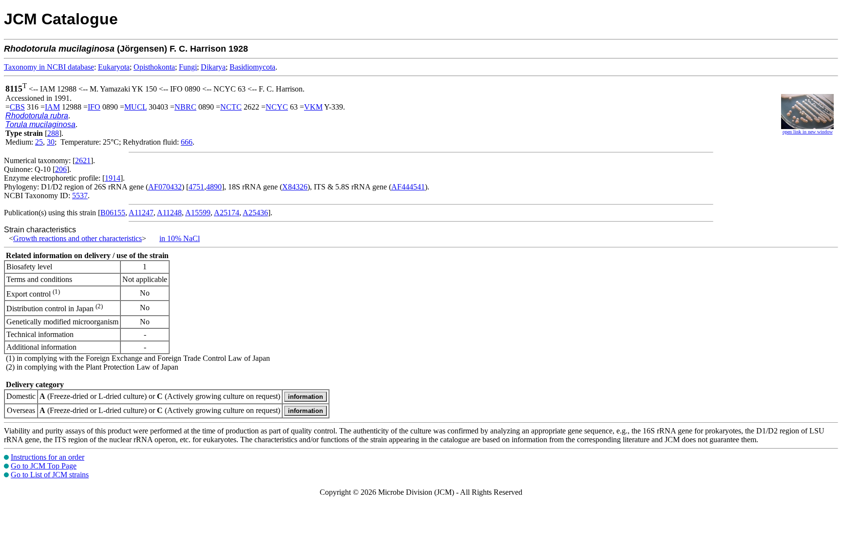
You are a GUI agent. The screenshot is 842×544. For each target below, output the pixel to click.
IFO (94, 107)
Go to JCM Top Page (44, 466)
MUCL (135, 107)
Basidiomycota (252, 67)
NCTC (231, 107)
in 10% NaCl (179, 238)
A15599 (197, 212)
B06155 (112, 212)
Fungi (188, 67)
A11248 (169, 212)
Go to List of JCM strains (50, 474)
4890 (214, 187)
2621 (83, 160)
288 (53, 133)
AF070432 (165, 187)
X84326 (294, 187)
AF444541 (408, 187)
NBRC (185, 107)
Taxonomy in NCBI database (49, 67)
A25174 (226, 212)
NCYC (277, 107)
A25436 (255, 212)
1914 (112, 178)
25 (39, 142)
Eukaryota (114, 67)
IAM (52, 107)
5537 (80, 195)
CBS (17, 107)
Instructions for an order (47, 457)
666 (186, 142)
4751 (196, 187)
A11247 (141, 212)
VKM (313, 107)
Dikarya (213, 67)
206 (61, 169)
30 (51, 142)
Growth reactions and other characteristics (77, 238)
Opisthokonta (154, 67)
